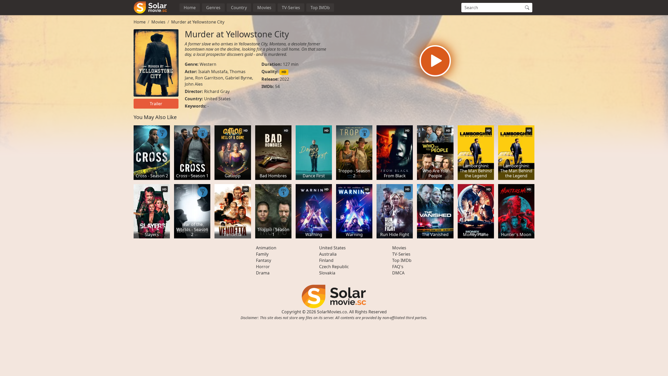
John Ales (194, 84)
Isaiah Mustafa (213, 71)
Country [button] (239, 7)
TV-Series (291, 7)
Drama (263, 273)
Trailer (156, 104)
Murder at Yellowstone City (197, 22)
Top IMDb (320, 7)
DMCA (398, 273)
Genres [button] (213, 7)
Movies (264, 7)
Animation (266, 248)
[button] (435, 61)
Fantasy (263, 260)
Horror (263, 266)
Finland (326, 260)
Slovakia (327, 273)
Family (262, 254)
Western (208, 64)
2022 (284, 79)
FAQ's (397, 266)
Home (190, 7)
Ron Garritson (209, 78)
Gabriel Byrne (238, 78)
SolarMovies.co (332, 312)
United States (217, 99)
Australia (328, 254)
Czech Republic (334, 266)
